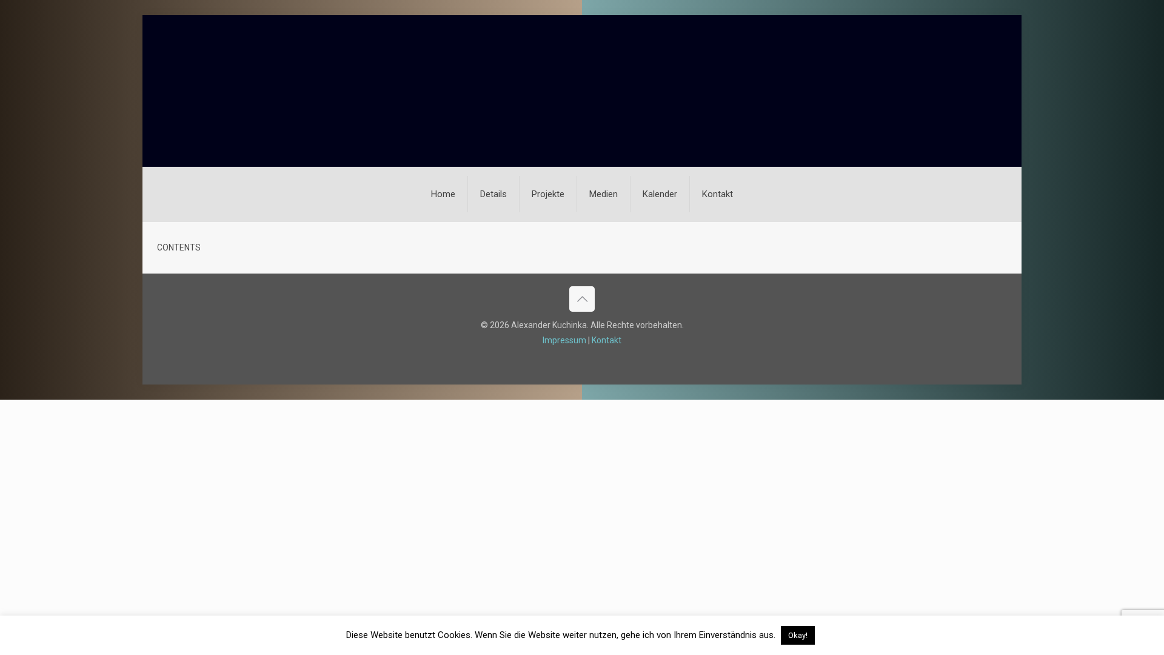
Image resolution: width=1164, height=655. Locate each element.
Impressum (564, 340)
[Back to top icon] (582, 299)
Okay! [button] (798, 635)
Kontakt (606, 340)
